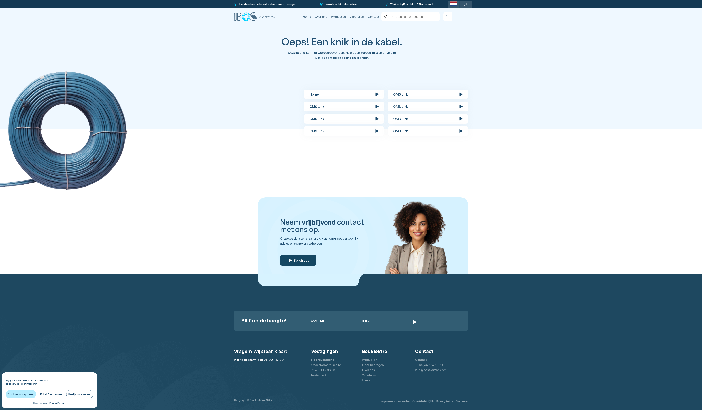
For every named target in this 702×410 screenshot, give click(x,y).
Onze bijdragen (373, 365)
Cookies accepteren (21, 394)
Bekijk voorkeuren (79, 394)
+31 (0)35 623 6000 (429, 365)
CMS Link (400, 94)
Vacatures (357, 16)
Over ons (321, 16)
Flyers (366, 380)
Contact (373, 16)
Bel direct (301, 260)
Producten (338, 16)
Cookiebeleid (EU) (423, 401)
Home (307, 16)
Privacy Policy (56, 403)
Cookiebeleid (40, 403)
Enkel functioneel (51, 394)
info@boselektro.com (430, 370)
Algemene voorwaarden (395, 401)
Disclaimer (462, 401)
